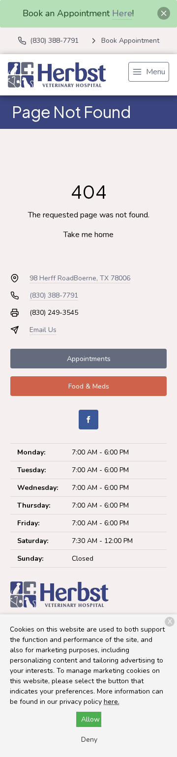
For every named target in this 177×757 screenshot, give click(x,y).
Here (122, 13)
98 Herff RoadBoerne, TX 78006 (80, 278)
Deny (89, 739)
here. (111, 701)
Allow (90, 719)
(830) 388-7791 (54, 295)
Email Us (43, 329)
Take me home (88, 234)
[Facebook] (88, 419)
